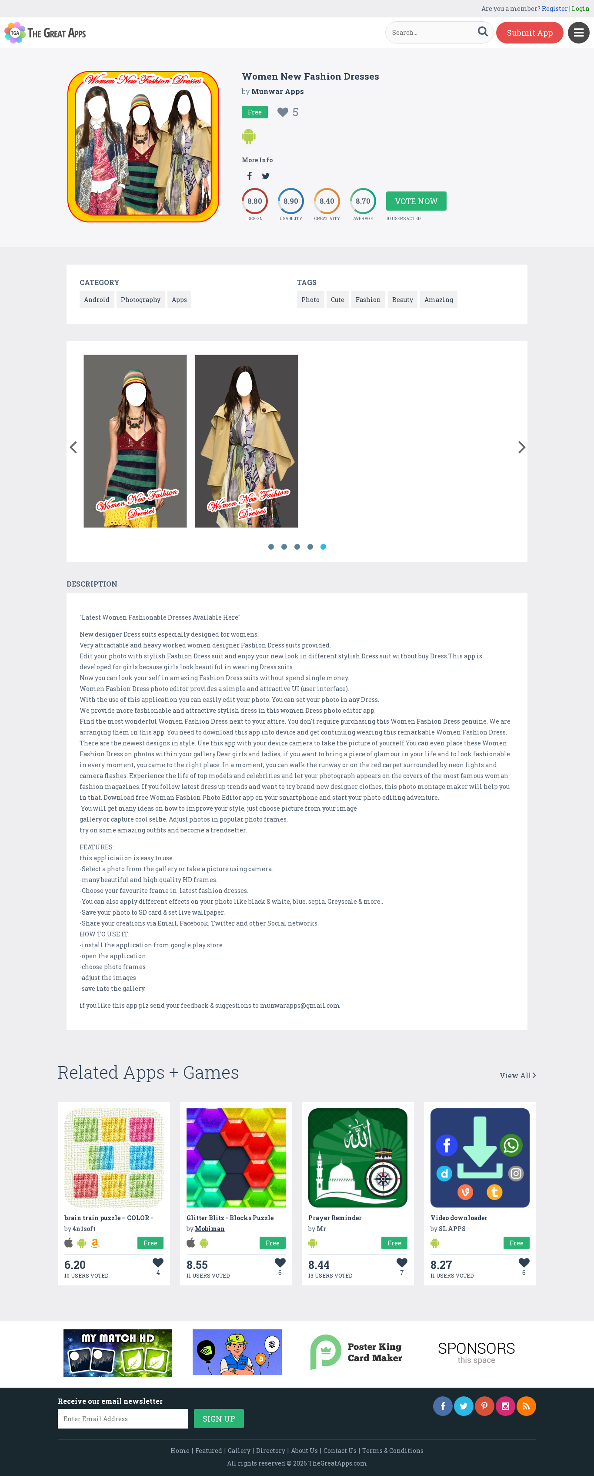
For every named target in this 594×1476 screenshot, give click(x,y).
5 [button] (323, 547)
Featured (208, 1450)
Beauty (402, 299)
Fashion (368, 299)
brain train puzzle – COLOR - (108, 1218)
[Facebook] (443, 1406)
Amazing (438, 299)
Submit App (530, 32)
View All (516, 1075)
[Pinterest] (484, 1406)
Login (581, 8)
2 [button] (284, 547)
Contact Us (340, 1450)
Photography (140, 299)
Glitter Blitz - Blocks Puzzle (230, 1218)
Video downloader (458, 1218)
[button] (72, 445)
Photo (310, 299)
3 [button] (297, 547)
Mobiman (210, 1228)
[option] (135, 442)
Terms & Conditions (393, 1450)
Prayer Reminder (335, 1218)
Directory (270, 1450)
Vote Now (416, 201)
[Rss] (526, 1406)
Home (180, 1450)
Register (555, 8)
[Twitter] (464, 1406)
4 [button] (310, 547)
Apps (179, 299)
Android (97, 299)
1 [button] (271, 547)
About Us (304, 1450)
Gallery (239, 1450)
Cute (337, 299)
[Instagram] (505, 1406)
